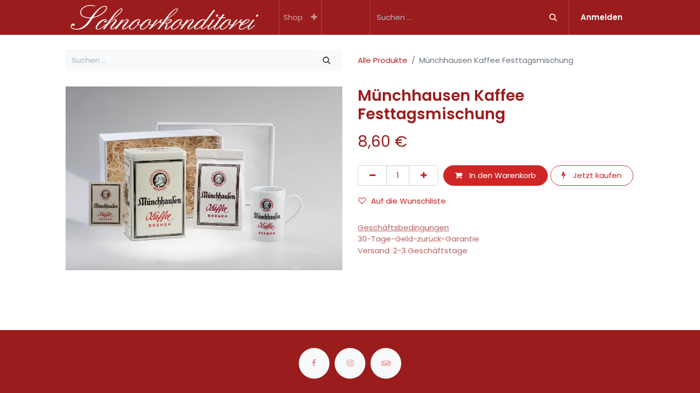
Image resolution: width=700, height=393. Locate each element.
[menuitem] (293, 17)
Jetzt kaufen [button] (596, 175)
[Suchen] (553, 17)
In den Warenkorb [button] (501, 175)
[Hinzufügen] (423, 175)
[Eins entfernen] (372, 175)
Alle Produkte (382, 60)
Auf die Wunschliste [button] (408, 200)
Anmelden (602, 17)
